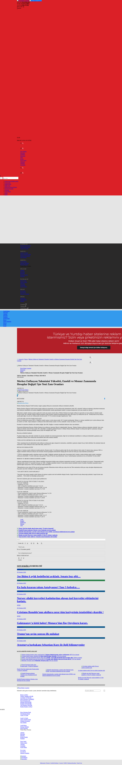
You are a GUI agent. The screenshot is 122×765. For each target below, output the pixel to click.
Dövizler (22, 272)
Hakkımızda (23, 299)
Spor (21, 157)
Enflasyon (23, 522)
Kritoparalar (6, 318)
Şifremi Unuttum (24, 294)
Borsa (4, 320)
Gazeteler (22, 165)
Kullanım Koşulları (71, 763)
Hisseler (22, 273)
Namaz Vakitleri (24, 263)
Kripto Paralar (24, 275)
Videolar (22, 162)
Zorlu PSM (7, 191)
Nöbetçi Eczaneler (25, 256)
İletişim (22, 301)
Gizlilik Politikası (54, 763)
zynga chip (7, 182)
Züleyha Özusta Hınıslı (10, 187)
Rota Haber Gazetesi (25, 368)
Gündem (22, 154)
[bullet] (34, 543)
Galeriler (22, 304)
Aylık (21, 519)
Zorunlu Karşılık (8, 188)
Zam (21, 525)
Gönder (19, 543)
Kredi (4, 326)
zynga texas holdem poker (11, 181)
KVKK (65, 763)
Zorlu (6, 193)
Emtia (4, 324)
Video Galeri (23, 282)
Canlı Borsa (23, 261)
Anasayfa (22, 298)
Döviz (5, 323)
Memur (22, 524)
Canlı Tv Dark (24, 253)
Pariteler (22, 276)
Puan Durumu (24, 264)
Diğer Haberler (7, 321)
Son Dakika (23, 151)
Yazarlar (22, 163)
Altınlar (22, 270)
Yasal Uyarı (79, 763)
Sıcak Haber (23, 286)
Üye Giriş (22, 291)
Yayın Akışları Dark (25, 254)
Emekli (22, 521)
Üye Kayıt (23, 292)
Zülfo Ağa (7, 185)
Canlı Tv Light (24, 248)
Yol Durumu (26, 705)
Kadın (22, 159)
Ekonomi (22, 156)
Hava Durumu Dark (25, 245)
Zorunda (6, 190)
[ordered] (31, 543)
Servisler (22, 153)
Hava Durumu (27, 699)
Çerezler (61, 763)
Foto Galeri (23, 160)
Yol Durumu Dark (25, 247)
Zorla (5, 194)
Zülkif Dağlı (7, 184)
